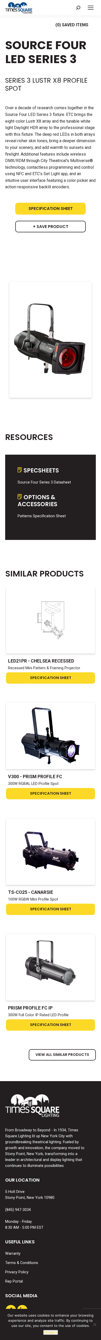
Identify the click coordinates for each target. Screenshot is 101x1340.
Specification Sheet (50, 208)
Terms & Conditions (21, 1263)
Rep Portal (14, 1281)
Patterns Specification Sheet (42, 516)
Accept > (50, 1332)
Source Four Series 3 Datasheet (44, 482)
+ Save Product (50, 227)
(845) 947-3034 (18, 1210)
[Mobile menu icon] (90, 8)
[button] (78, 8)
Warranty (12, 1253)
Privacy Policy (16, 1272)
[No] (94, 1324)
